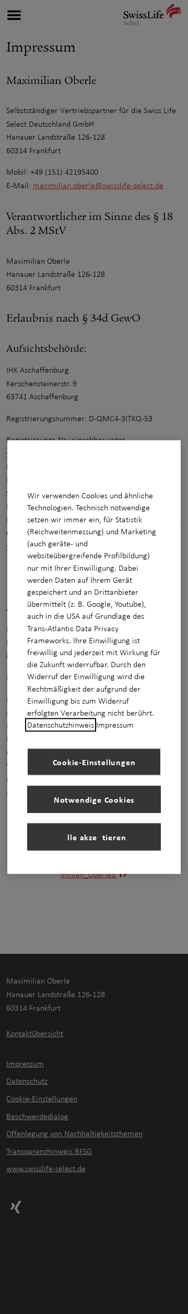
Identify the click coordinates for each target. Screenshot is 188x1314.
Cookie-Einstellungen (94, 761)
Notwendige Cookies (94, 799)
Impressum (115, 725)
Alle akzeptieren (94, 836)
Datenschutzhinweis (60, 725)
